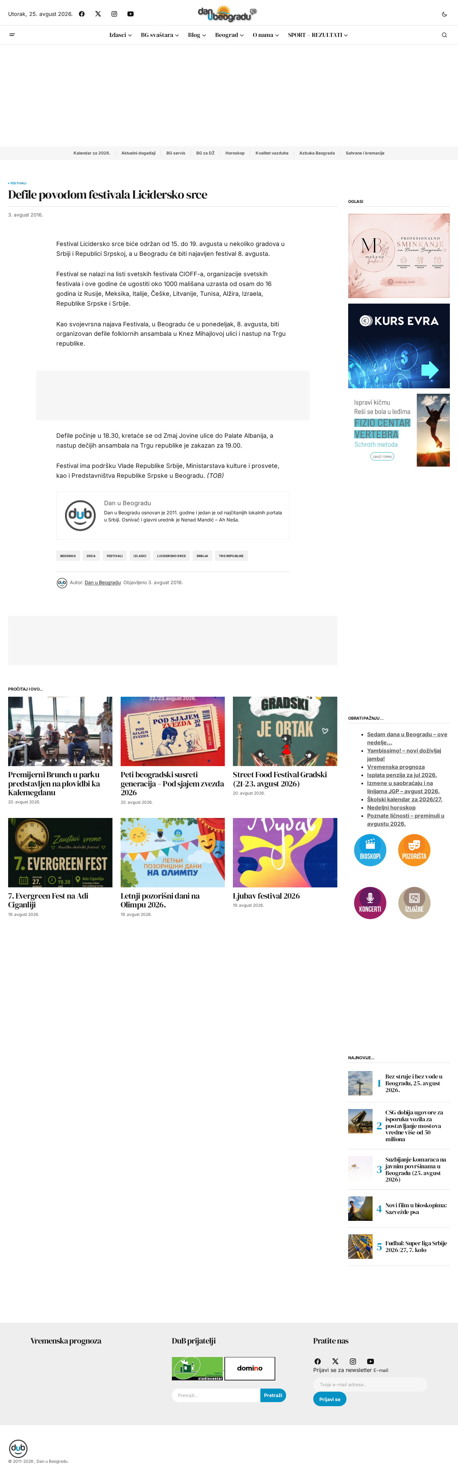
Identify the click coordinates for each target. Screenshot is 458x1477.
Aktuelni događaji (138, 153)
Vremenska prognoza (396, 766)
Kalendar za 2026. (92, 153)
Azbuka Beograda (317, 153)
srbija (202, 556)
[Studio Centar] (198, 1368)
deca (91, 556)
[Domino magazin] (249, 1368)
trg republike (231, 556)
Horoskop (235, 153)
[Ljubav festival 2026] (285, 852)
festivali (115, 556)
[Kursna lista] (399, 255)
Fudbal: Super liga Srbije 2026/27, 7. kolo (416, 1246)
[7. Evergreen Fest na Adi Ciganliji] (60, 852)
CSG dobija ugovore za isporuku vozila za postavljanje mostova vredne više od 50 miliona (414, 1126)
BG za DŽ (205, 153)
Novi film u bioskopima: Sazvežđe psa (416, 1208)
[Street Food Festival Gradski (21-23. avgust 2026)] (285, 731)
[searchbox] (216, 1395)
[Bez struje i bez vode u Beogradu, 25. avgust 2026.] (360, 1083)
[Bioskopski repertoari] (370, 849)
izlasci (140, 556)
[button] (444, 14)
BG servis (175, 153)
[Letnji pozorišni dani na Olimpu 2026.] (173, 852)
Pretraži (273, 1395)
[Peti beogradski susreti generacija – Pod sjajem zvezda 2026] (173, 731)
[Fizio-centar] (399, 429)
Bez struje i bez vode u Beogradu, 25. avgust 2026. (413, 1083)
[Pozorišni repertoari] (414, 849)
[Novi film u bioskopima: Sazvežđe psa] (360, 1208)
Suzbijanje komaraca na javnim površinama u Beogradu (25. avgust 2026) (415, 1169)
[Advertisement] (229, 95)
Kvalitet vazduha (272, 153)
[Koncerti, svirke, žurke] (370, 902)
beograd (68, 556)
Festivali (19, 183)
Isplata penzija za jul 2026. (402, 775)
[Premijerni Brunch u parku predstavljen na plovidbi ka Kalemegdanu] (60, 731)
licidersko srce (171, 556)
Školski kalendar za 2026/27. (404, 799)
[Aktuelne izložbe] (414, 902)
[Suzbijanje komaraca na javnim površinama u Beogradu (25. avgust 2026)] (360, 1168)
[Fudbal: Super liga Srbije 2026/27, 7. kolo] (360, 1246)
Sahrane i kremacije (365, 153)
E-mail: (381, 1370)
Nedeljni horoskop (391, 807)
